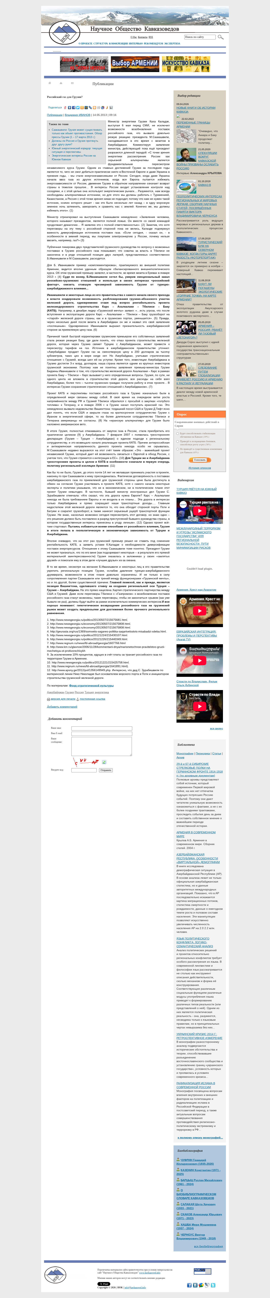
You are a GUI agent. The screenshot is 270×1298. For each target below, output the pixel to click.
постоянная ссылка (92, 698)
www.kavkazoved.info (149, 1272)
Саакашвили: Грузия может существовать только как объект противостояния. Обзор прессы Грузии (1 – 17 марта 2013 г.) (77, 133)
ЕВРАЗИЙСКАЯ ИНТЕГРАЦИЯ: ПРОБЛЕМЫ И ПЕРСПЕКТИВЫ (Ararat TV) (197, 635)
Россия (79, 692)
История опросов (200, 467)
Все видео (216, 728)
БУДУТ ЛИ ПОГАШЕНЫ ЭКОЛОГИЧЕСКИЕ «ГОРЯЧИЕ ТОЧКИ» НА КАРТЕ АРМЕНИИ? (199, 291)
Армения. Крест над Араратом (196, 589)
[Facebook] (74, 107)
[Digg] (99, 107)
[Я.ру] (65, 107)
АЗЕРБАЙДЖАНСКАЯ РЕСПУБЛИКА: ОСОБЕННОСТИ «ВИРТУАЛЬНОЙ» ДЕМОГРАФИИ (198, 858)
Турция (89, 692)
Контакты (142, 37)
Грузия (69, 692)
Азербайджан (55, 692)
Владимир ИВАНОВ (77, 114)
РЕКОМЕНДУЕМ (153, 43)
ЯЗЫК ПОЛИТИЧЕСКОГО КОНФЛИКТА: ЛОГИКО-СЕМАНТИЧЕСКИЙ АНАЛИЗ (195, 942)
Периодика (203, 753)
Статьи (216, 753)
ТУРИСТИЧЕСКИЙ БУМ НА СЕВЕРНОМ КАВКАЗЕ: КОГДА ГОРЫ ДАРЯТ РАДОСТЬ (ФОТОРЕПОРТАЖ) (199, 250)
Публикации (54, 114)
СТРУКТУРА (100, 43)
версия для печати (63, 698)
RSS (151, 37)
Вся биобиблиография (208, 1246)
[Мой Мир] (86, 107)
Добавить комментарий (62, 706)
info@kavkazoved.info (135, 1287)
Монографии (185, 753)
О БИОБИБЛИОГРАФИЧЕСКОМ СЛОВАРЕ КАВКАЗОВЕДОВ (196, 1194)
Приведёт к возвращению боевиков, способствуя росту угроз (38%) (198, 443)
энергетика (102, 692)
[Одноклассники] (82, 107)
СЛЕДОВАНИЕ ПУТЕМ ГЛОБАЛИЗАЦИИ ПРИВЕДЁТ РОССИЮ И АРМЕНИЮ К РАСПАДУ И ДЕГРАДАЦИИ (200, 375)
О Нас (134, 37)
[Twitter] (78, 107)
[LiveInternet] (111, 107)
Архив (180, 757)
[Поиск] (220, 37)
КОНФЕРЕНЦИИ (118, 43)
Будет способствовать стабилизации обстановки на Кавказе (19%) (197, 435)
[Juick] (107, 107)
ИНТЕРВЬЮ (136, 43)
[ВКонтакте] (70, 107)
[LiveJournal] (90, 107)
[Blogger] (95, 107)
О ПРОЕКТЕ (86, 43)
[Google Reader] (103, 107)
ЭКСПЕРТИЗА (172, 43)
